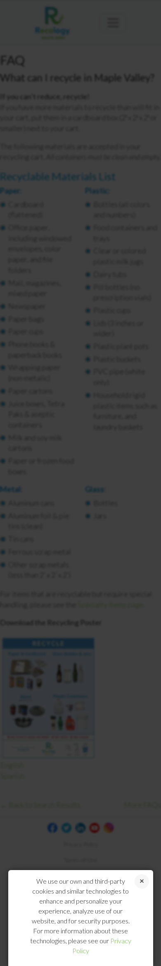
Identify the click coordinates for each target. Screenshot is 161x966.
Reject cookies (142, 881)
